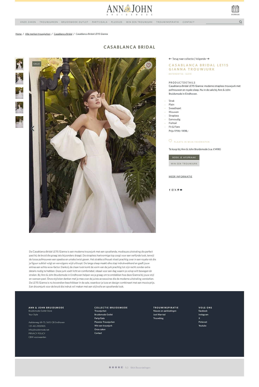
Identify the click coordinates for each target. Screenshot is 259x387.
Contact (98, 333)
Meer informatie (180, 176)
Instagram (203, 314)
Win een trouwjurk (184, 163)
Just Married (159, 314)
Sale (36, 63)
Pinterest (203, 322)
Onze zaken (100, 329)
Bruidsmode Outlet (103, 314)
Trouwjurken (100, 310)
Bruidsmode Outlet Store (40, 310)
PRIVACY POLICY (37, 333)
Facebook (203, 310)
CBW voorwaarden (37, 337)
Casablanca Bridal (130, 46)
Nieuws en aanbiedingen (164, 310)
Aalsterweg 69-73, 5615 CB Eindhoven (47, 322)
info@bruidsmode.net (39, 329)
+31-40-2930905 (37, 326)
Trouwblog (158, 318)
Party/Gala (99, 318)
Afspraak (235, 15)
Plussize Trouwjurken (104, 322)
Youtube (202, 325)
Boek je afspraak (184, 157)
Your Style (33, 314)
